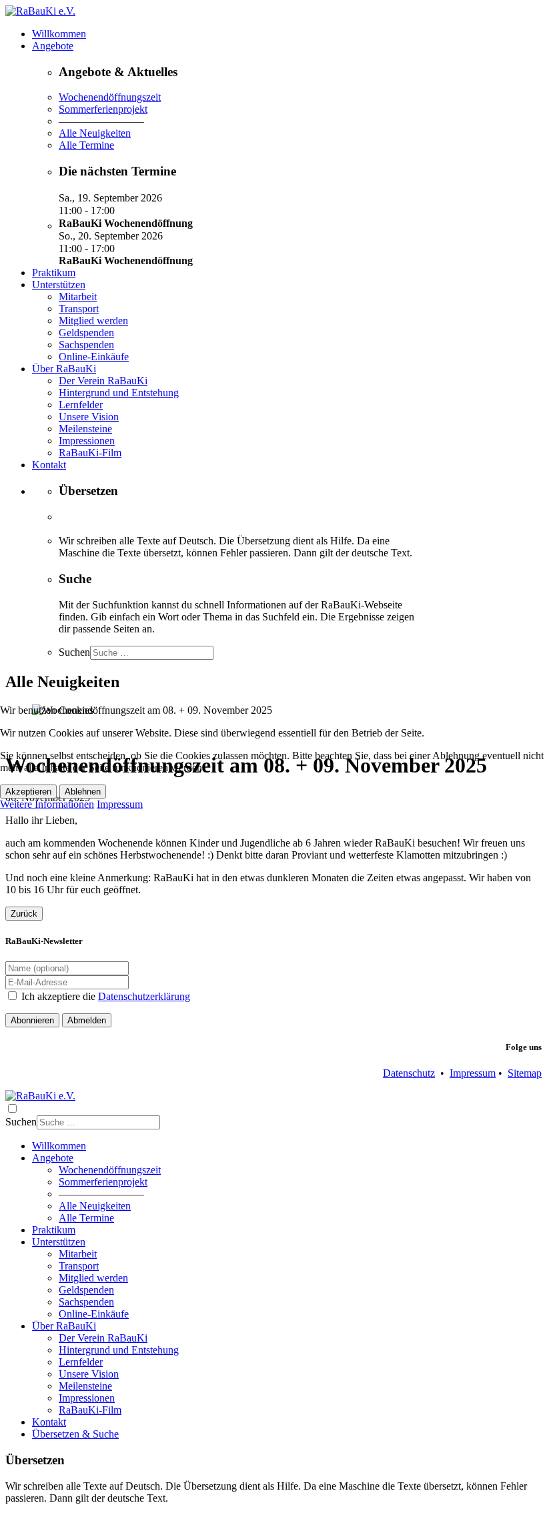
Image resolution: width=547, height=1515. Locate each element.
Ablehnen (83, 792)
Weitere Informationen (47, 804)
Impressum (120, 804)
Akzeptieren (28, 792)
